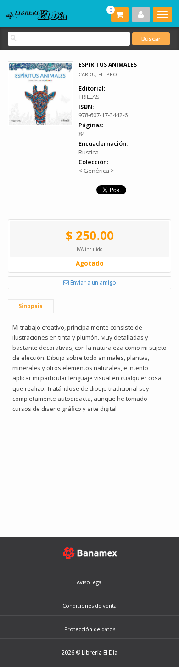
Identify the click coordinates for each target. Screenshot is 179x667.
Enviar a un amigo (92, 282)
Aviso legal (90, 582)
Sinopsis (30, 306)
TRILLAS (89, 96)
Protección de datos (89, 629)
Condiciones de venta (89, 605)
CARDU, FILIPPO (97, 74)
